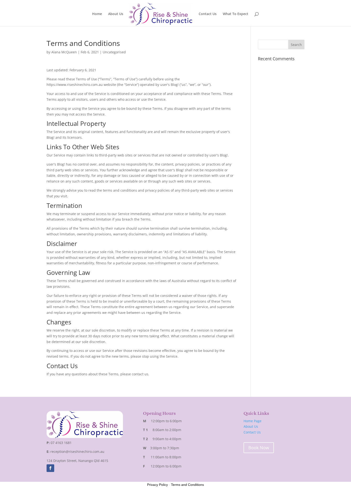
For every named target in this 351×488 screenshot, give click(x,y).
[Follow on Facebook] (50, 468)
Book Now (258, 447)
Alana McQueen (64, 52)
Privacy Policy (157, 485)
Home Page (252, 421)
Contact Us (208, 14)
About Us (115, 14)
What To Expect (235, 14)
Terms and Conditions (187, 485)
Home (97, 14)
